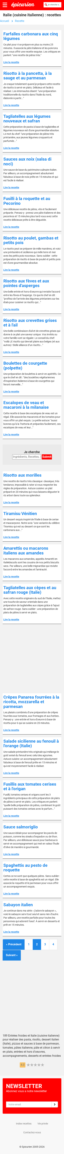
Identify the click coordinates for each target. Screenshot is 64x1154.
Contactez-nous (32, 1132)
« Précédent (13, 944)
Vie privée (43, 1123)
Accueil (4, 21)
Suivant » (12, 955)
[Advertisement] (32, 658)
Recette (19, 21)
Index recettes (23, 1123)
